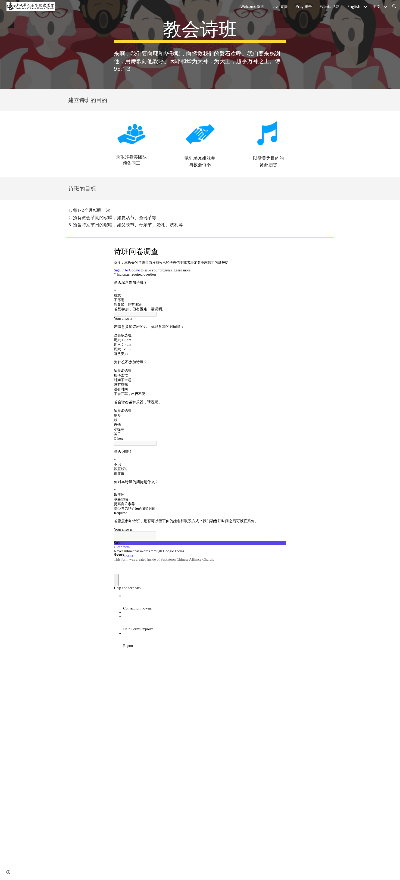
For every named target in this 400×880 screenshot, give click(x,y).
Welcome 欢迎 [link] (253, 6)
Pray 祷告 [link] (304, 6)
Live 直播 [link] (280, 6)
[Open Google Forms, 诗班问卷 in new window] (279, 251)
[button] (394, 6)
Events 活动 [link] (330, 6)
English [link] (353, 6)
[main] (200, 29)
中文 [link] (376, 6)
